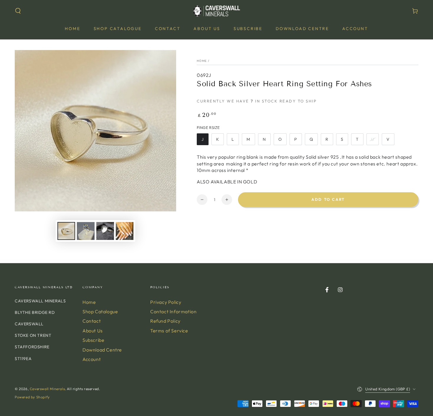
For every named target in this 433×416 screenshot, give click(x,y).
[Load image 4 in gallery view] (124, 231)
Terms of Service (169, 331)
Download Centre (102, 350)
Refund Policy (165, 321)
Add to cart (328, 199)
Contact (91, 321)
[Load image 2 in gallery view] (86, 231)
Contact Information (173, 311)
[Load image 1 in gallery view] (66, 231)
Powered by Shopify (32, 397)
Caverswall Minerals (47, 389)
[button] (18, 10)
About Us (92, 331)
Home (202, 61)
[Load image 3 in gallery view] (105, 231)
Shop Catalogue (100, 311)
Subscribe (93, 340)
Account (91, 359)
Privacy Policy (165, 302)
